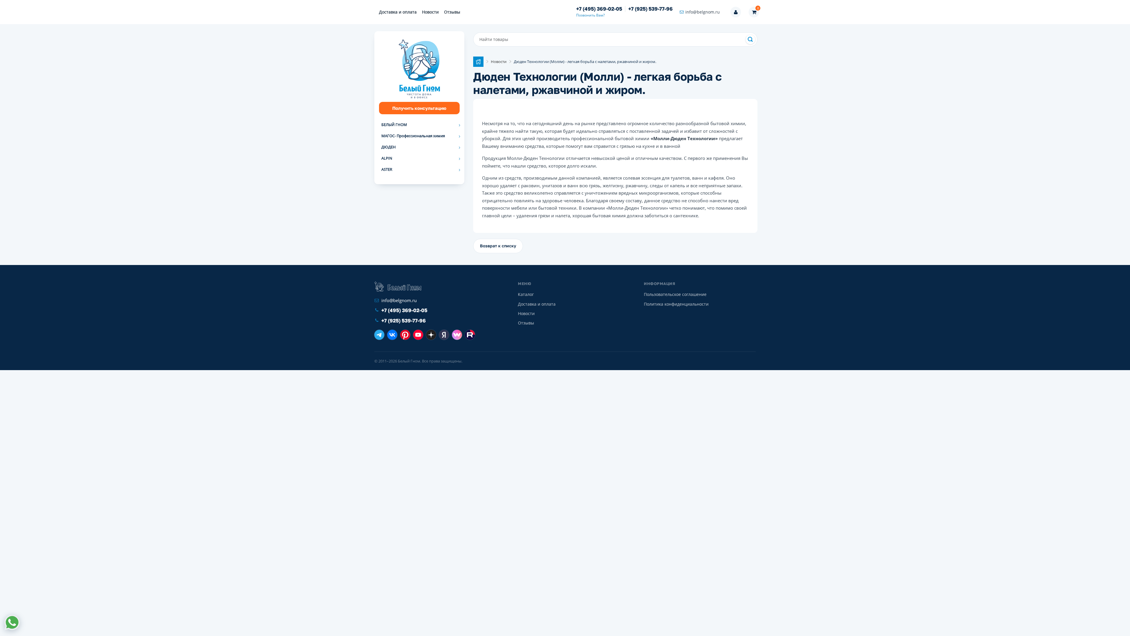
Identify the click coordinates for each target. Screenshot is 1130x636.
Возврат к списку (498, 245)
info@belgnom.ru (702, 12)
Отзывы (452, 12)
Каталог (526, 294)
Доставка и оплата (398, 12)
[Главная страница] (478, 62)
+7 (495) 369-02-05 (599, 9)
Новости (430, 12)
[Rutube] (470, 335)
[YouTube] (418, 335)
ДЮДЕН (388, 147)
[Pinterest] (405, 335)
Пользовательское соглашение (675, 294)
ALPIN (386, 158)
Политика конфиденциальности (676, 304)
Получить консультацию (419, 108)
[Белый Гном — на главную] (397, 286)
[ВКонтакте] (392, 335)
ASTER (386, 169)
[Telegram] (379, 335)
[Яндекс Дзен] (431, 335)
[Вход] (735, 12)
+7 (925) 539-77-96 (650, 9)
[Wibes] (457, 335)
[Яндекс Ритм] (444, 335)
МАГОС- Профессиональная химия (413, 135)
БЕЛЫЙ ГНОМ (394, 124)
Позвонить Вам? (590, 15)
